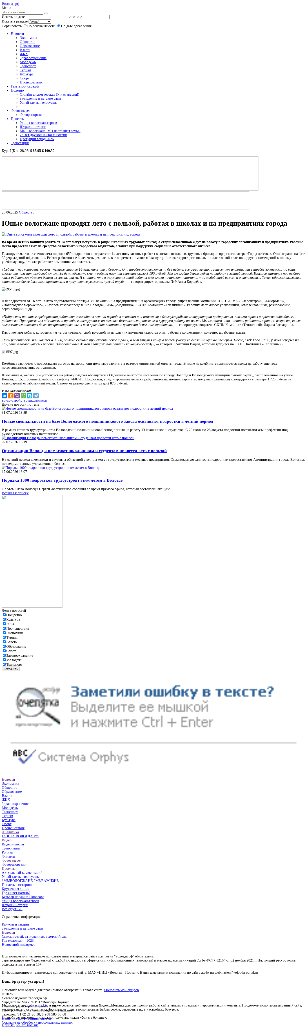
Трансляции (20, 143)
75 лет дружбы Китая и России (43, 135)
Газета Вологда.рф (25, 86)
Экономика (28, 38)
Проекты (18, 119)
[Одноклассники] (10, 395)
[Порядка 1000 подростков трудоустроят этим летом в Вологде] (51, 468)
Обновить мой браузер (121, 990)
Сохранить (11, 669)
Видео (6, 840)
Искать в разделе (15, 21)
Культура (26, 74)
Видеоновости (13, 844)
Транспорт (28, 66)
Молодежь (28, 62)
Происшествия (31, 82)
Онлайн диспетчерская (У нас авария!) (49, 94)
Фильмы (8, 856)
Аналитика (10, 832)
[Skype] (29, 395)
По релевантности (41, 26)
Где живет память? (16, 893)
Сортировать (12, 26)
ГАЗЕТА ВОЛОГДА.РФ (20, 836)
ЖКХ (24, 54)
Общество (27, 42)
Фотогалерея (21, 110)
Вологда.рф (10, 4)
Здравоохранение (33, 58)
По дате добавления (76, 26)
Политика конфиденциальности (26, 1018)
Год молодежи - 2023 (18, 940)
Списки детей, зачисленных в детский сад (34, 936)
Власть (25, 50)
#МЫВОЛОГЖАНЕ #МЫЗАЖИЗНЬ (30, 881)
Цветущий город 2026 (37, 139)
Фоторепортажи (32, 115)
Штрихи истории (33, 127)
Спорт (24, 78)
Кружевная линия (15, 889)
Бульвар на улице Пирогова (23, 897)
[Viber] (17, 395)
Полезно (18, 90)
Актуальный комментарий (22, 872)
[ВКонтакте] (4, 395)
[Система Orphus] (153, 771)
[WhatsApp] (23, 395)
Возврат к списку (15, 493)
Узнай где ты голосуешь (38, 102)
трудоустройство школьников (24, 400)
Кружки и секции (15, 924)
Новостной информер (18, 944)
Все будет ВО (12, 909)
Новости (18, 34)
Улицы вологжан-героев (38, 123)
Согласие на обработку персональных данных (37, 1022)
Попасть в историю (17, 885)
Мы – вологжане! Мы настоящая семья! (50, 131)
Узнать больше (27, 1025)
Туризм (25, 70)
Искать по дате (13, 17)
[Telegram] (36, 395)
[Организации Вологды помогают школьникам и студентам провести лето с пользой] (68, 438)
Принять (8, 1025)
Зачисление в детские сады (40, 98)
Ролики (7, 852)
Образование (30, 46)
